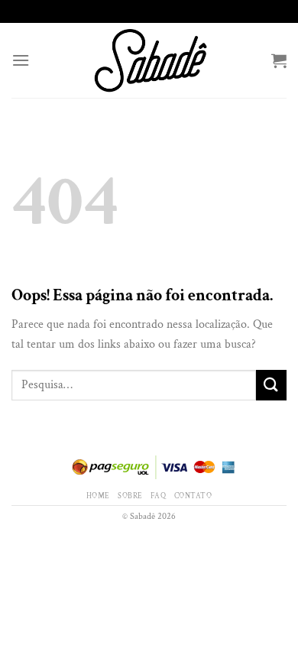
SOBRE (130, 496)
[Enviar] (271, 385)
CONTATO (193, 496)
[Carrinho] (279, 60)
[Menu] (20, 60)
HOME (98, 496)
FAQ (158, 496)
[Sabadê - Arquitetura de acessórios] (150, 60)
